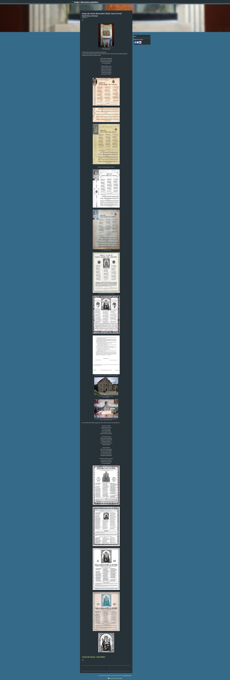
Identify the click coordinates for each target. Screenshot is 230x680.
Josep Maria (107, 397)
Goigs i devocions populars (86, 2)
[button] (82, 20)
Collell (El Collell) (88, 657)
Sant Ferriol (101, 657)
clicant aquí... (112, 167)
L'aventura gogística (111, 293)
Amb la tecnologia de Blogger (115, 678)
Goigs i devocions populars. (104, 675)
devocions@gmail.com (127, 675)
